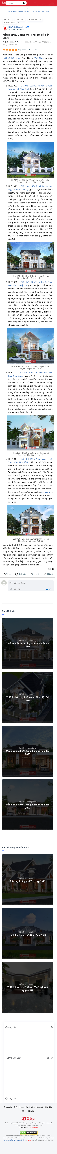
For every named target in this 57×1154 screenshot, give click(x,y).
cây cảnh (45, 492)
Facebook (24, 1127)
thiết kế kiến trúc (11, 58)
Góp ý (23, 1111)
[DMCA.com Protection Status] (29, 1133)
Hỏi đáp (48, 1107)
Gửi (49, 589)
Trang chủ (8, 1107)
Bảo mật (39, 1107)
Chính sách (30, 1107)
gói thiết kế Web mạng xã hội (14, 1140)
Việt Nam (39, 58)
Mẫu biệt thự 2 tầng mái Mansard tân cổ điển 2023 (28, 12)
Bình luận (20, 42)
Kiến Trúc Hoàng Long (17, 27)
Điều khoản (19, 1107)
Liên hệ (31, 1111)
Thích (7, 42)
